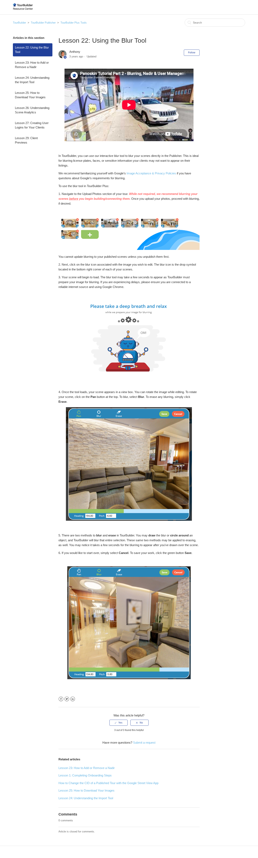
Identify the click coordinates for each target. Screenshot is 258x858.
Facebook (60, 699)
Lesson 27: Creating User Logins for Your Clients (32, 125)
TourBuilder (19, 22)
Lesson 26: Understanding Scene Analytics (32, 110)
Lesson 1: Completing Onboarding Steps (85, 775)
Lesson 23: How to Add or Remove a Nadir (32, 65)
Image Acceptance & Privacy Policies (151, 173)
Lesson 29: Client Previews (26, 140)
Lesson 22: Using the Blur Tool (32, 50)
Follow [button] (191, 52)
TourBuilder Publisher (43, 22)
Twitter (66, 699)
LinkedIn (72, 699)
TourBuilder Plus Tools (73, 22)
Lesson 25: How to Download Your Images (30, 95)
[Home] (23, 9)
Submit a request (144, 742)
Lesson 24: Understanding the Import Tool (32, 80)
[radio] (118, 723)
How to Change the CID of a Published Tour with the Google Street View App (108, 783)
